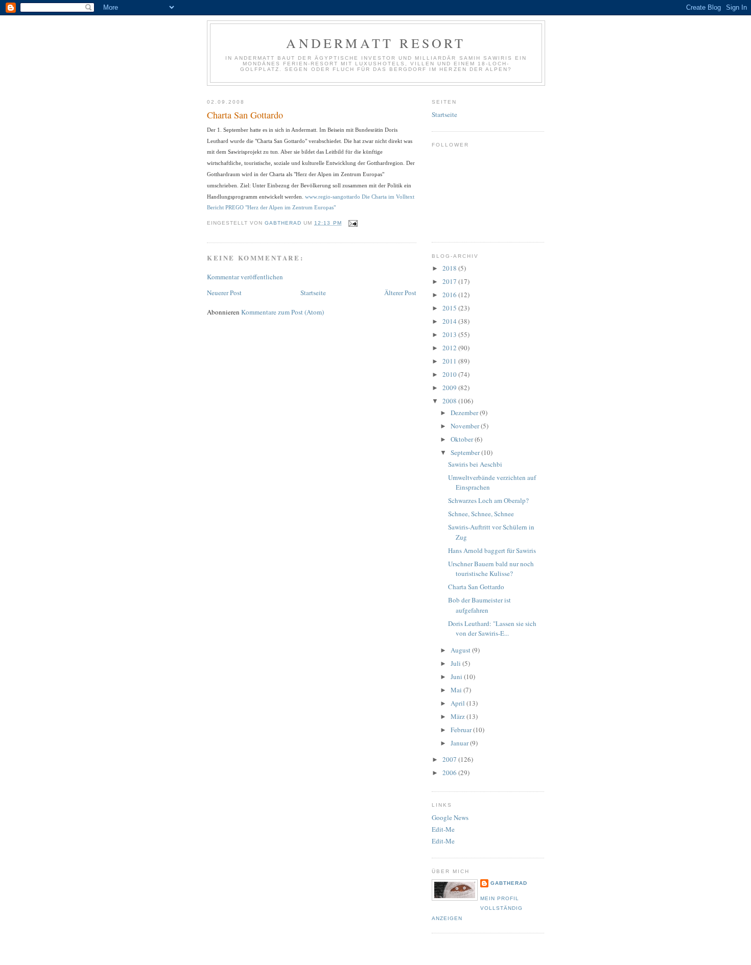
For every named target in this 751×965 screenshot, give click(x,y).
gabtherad (508, 883)
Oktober (463, 439)
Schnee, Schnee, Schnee (481, 513)
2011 (450, 361)
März (458, 716)
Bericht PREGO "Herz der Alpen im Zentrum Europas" (271, 207)
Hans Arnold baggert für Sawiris (492, 550)
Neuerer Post (224, 292)
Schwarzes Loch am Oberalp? (488, 500)
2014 (450, 321)
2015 (450, 307)
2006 (450, 772)
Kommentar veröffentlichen (245, 276)
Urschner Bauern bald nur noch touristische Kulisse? (491, 568)
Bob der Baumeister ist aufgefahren (479, 605)
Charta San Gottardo (476, 586)
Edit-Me (443, 829)
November (466, 425)
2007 (450, 759)
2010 (450, 374)
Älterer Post (400, 292)
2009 (450, 387)
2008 (450, 400)
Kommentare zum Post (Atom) (282, 312)
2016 (450, 294)
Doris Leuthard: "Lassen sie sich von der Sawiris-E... (492, 628)
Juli (456, 663)
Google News (450, 817)
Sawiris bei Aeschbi (475, 464)
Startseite (313, 292)
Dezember (465, 412)
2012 (450, 347)
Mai (457, 689)
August (461, 650)
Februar (462, 729)
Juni (457, 676)
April (458, 703)
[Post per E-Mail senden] (353, 223)
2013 (450, 334)
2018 (450, 268)
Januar (460, 742)
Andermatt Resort (375, 43)
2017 (450, 281)
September (466, 452)
